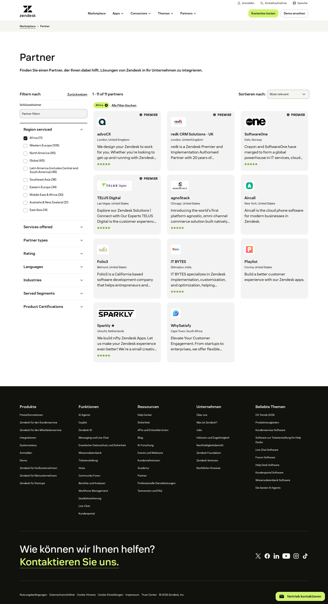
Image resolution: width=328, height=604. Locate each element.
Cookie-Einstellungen (110, 594)
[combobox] (288, 94)
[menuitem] (300, 3)
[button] (50, 129)
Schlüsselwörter (30, 105)
